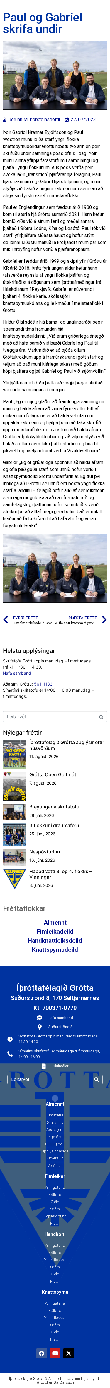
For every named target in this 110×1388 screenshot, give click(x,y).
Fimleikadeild (55, 931)
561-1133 (43, 683)
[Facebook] (41, 1353)
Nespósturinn (44, 852)
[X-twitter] (68, 1353)
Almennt (55, 922)
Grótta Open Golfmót (52, 774)
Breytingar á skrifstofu (54, 807)
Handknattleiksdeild (55, 940)
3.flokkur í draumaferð (54, 825)
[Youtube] (55, 1353)
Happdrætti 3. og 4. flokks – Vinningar (60, 874)
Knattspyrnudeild (55, 949)
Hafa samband (17, 673)
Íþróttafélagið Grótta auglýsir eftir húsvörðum (66, 745)
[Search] (96, 1079)
